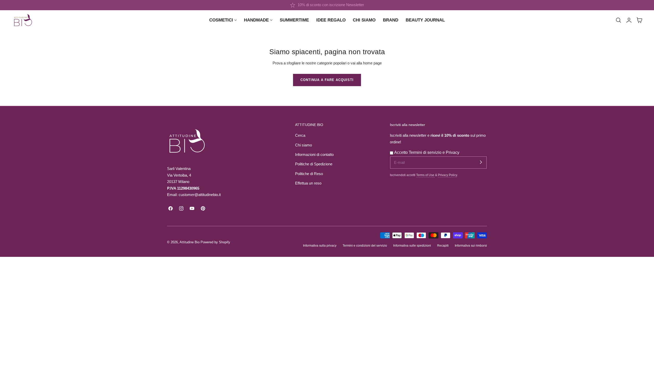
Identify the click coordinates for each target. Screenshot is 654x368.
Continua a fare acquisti (327, 80)
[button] (618, 20)
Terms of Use (425, 175)
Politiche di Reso (309, 174)
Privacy (452, 152)
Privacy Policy (447, 175)
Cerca (300, 135)
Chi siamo (303, 145)
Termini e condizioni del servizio (365, 245)
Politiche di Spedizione (313, 164)
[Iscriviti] (481, 162)
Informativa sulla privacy (319, 245)
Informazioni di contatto (314, 155)
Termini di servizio (425, 152)
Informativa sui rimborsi (471, 245)
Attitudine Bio (190, 242)
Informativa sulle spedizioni (412, 245)
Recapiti (443, 245)
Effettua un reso (308, 183)
